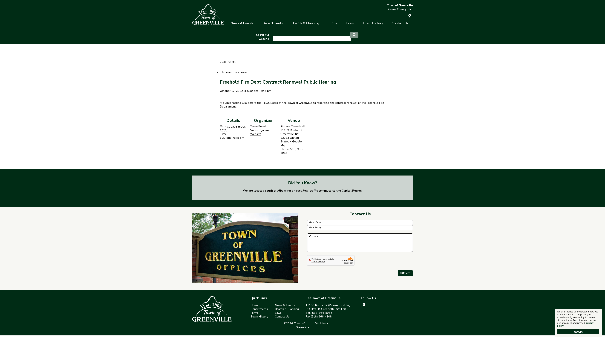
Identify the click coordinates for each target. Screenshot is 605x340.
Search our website (262, 37)
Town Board (258, 126)
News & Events (242, 23)
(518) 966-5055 (321, 313)
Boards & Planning (305, 23)
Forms (332, 23)
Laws (350, 23)
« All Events (228, 62)
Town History (373, 23)
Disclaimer (321, 323)
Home (254, 305)
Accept (578, 331)
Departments (272, 23)
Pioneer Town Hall (292, 126)
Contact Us (400, 23)
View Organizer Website (260, 132)
